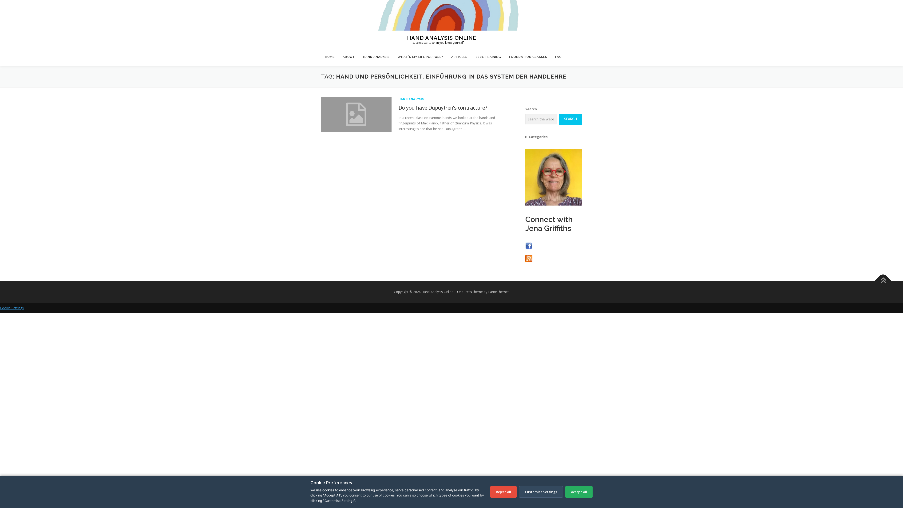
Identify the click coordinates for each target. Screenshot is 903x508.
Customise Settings (541, 492)
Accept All (579, 492)
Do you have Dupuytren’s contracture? (443, 107)
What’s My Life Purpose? (420, 57)
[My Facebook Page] (528, 245)
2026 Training (488, 57)
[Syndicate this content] (528, 258)
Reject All (503, 492)
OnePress (464, 292)
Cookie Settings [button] (12, 308)
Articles (459, 57)
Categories (538, 137)
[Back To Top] (883, 281)
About (349, 57)
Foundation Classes (528, 57)
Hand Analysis (376, 57)
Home (330, 57)
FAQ (558, 57)
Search (531, 109)
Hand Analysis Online (441, 37)
